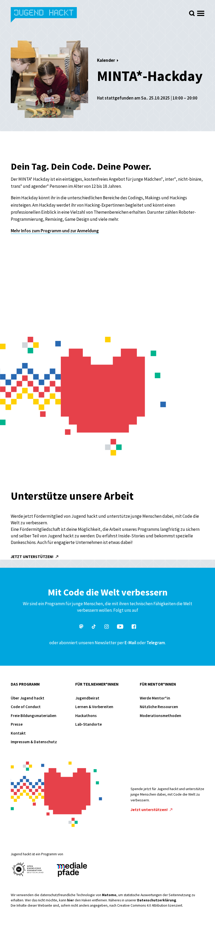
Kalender (106, 60)
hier (70, 900)
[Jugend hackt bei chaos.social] (81, 627)
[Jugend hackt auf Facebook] (134, 627)
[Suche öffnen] (192, 13)
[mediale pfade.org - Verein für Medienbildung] (72, 870)
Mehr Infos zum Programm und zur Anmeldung (55, 231)
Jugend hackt (44, 15)
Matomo (109, 895)
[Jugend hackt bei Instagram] (106, 627)
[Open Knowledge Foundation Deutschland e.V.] (28, 869)
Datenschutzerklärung (156, 900)
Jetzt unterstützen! (32, 556)
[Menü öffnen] (200, 12)
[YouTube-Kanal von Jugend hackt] (120, 627)
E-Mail (130, 643)
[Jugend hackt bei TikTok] (94, 627)
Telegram (156, 643)
